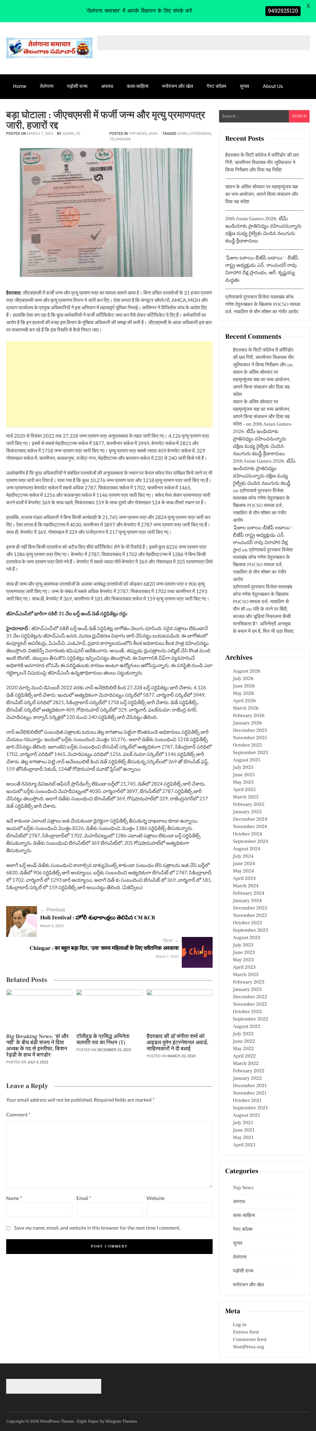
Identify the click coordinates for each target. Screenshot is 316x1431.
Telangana (120, 139)
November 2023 (250, 916)
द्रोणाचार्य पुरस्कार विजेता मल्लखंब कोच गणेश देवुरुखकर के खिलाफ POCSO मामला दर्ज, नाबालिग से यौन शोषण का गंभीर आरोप (262, 304)
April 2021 (244, 1145)
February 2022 (248, 1071)
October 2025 (247, 745)
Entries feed (246, 1332)
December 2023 (250, 908)
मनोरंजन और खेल (177, 86)
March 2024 (246, 886)
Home (19, 86)
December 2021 (250, 1086)
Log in (240, 1325)
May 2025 (243, 782)
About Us (273, 86)
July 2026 (243, 679)
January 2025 (247, 812)
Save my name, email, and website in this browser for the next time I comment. (97, 1228)
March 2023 (246, 975)
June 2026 (244, 686)
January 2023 (247, 990)
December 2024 (250, 819)
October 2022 (247, 1012)
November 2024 (250, 827)
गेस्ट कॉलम (217, 86)
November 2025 (250, 738)
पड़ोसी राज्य (77, 86)
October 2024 (247, 834)
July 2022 (243, 1034)
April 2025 (244, 790)
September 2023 (250, 930)
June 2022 (244, 1041)
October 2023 (247, 923)
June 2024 (244, 864)
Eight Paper (88, 1421)
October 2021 (247, 1101)
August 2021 (246, 1115)
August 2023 (246, 938)
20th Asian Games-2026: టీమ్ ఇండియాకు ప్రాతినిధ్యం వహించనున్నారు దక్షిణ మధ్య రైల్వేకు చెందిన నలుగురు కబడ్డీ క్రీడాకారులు (263, 439)
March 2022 (246, 1064)
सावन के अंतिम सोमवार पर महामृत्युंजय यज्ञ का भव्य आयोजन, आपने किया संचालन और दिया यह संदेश (261, 194)
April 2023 (244, 967)
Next (171, 941)
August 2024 (246, 849)
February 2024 (248, 893)
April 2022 (244, 1056)
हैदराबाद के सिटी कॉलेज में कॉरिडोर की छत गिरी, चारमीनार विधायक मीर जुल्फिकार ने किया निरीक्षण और (263, 357)
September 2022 (250, 1019)
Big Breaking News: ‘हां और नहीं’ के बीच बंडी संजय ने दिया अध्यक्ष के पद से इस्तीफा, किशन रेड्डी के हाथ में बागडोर (37, 1046)
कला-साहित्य (137, 86)
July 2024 (243, 856)
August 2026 (246, 671)
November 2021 (250, 1093)
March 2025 (246, 797)
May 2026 (243, 694)
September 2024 (250, 842)
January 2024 (247, 901)
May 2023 (243, 960)
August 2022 (246, 1027)
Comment (18, 1115)
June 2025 (244, 775)
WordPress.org (248, 1347)
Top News (138, 133)
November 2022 (250, 1004)
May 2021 (243, 1138)
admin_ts (71, 133)
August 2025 (246, 760)
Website (156, 1198)
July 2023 (243, 945)
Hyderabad (199, 133)
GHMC (182, 133)
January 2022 (247, 1078)
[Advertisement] (109, 384)
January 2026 (247, 723)
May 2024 (243, 871)
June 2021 (244, 1130)
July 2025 (243, 768)
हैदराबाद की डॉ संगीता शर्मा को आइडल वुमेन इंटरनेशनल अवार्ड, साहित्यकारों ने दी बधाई (177, 1043)
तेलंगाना (46, 86)
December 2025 (250, 731)
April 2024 (244, 879)
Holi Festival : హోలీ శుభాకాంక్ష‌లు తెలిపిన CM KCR (97, 918)
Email (83, 1198)
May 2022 (243, 1049)
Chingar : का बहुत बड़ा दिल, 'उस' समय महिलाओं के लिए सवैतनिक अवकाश (104, 948)
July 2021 (243, 1123)
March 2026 (246, 708)
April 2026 (244, 701)
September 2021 (250, 1108)
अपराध (107, 86)
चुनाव (244, 86)
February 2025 (248, 805)
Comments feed (249, 1340)
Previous (52, 910)
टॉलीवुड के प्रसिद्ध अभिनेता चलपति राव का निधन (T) (102, 1040)
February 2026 (248, 716)
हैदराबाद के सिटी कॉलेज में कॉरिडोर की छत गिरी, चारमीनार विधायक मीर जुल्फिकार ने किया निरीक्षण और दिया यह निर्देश (262, 162)
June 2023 (244, 953)
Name (14, 1198)
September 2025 (250, 753)
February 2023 (248, 982)
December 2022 (250, 997)
